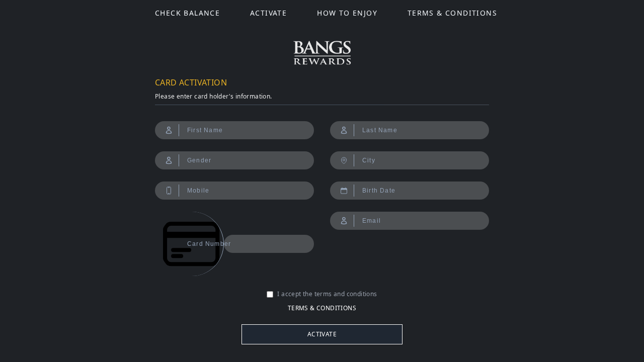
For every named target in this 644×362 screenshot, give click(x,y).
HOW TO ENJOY (347, 13)
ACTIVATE (268, 13)
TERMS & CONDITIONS (452, 13)
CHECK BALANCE (187, 13)
